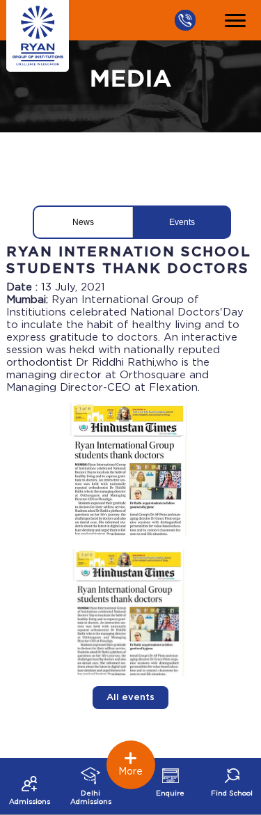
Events (182, 222)
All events (130, 697)
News (83, 222)
